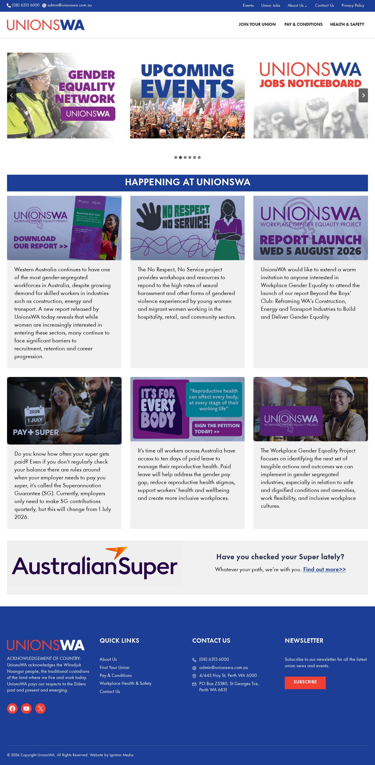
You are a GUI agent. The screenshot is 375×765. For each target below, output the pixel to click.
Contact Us (324, 6)
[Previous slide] (11, 95)
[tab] (175, 157)
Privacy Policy (353, 6)
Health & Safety (347, 25)
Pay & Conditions (303, 25)
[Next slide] (363, 95)
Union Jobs (270, 6)
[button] (305, 683)
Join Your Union (258, 25)
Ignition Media (122, 755)
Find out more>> (324, 570)
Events (248, 6)
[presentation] (64, 228)
